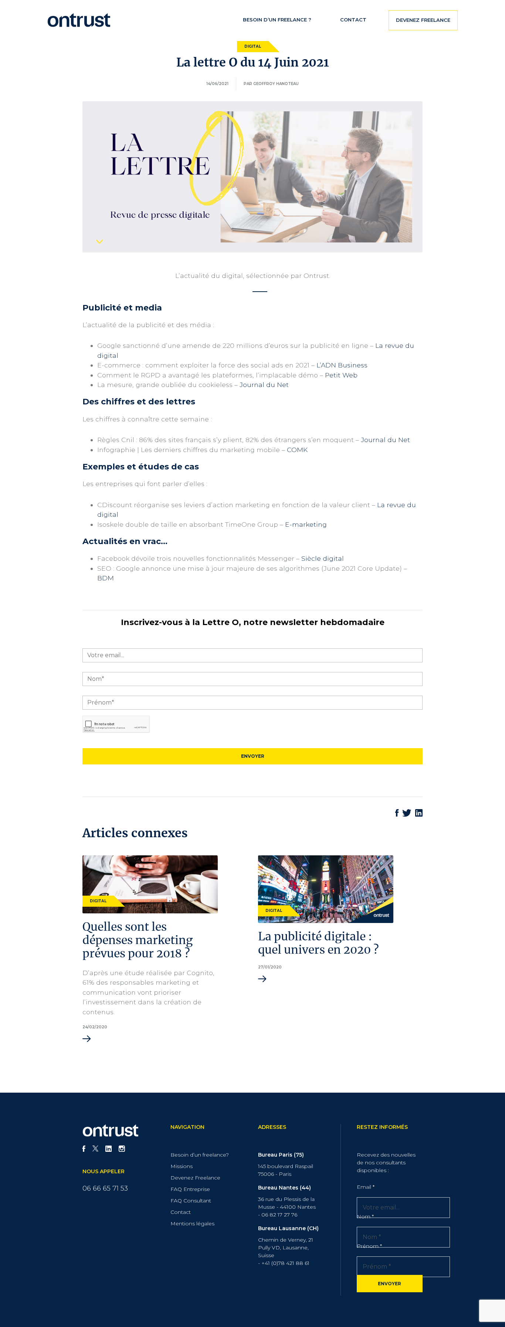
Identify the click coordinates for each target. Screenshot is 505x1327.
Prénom (369, 1246)
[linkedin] (108, 1150)
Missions (181, 1166)
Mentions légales (192, 1223)
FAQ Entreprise (190, 1189)
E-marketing (306, 524)
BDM (105, 578)
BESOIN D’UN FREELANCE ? (277, 20)
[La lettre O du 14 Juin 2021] (252, 176)
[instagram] (122, 1150)
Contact (180, 1212)
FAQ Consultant (190, 1200)
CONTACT (353, 20)
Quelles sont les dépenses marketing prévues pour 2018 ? (137, 941)
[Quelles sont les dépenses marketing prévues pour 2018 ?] (150, 884)
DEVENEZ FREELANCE (423, 20)
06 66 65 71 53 (105, 1188)
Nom (365, 1216)
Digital (252, 46)
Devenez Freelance (195, 1177)
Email (365, 1187)
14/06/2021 (217, 83)
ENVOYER (389, 1283)
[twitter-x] (95, 1150)
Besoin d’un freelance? (199, 1154)
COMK (297, 450)
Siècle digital (322, 558)
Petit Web (341, 375)
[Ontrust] (78, 20)
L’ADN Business (341, 365)
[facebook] (83, 1150)
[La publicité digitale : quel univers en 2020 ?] (325, 888)
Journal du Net (264, 384)
